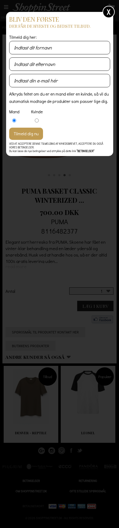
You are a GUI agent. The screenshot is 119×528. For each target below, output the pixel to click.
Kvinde (37, 112)
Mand (14, 112)
